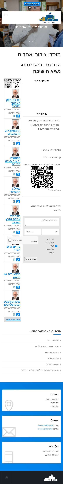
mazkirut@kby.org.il (45, 425)
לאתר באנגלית (32, 3)
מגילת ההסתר (15, 190)
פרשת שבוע (53, 358)
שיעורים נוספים (13, 319)
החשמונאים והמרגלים (12, 132)
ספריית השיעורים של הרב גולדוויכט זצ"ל (40, 370)
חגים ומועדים (52, 364)
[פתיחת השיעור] (14, 116)
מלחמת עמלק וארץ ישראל (13, 219)
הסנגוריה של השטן (11, 275)
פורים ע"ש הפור (13, 248)
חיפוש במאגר (52, 340)
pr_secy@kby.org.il (45, 429)
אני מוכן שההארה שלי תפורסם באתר (49, 246)
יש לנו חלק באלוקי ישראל (13, 103)
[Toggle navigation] (5, 15)
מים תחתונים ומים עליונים (11, 303)
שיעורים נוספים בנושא (8, 83)
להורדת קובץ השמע (47, 129)
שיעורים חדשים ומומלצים (47, 346)
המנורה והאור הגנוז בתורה (12, 161)
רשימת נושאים (52, 352)
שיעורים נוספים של (16, 83)
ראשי (33, 41)
